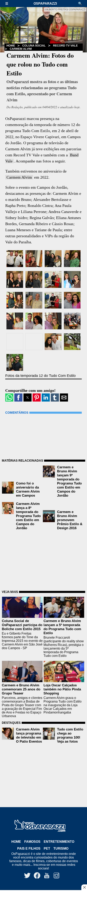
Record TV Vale (65, 45)
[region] (43, 896)
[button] (9, 3)
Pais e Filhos (28, 848)
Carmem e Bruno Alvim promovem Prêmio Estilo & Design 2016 (69, 520)
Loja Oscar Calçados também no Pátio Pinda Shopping (62, 689)
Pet (47, 848)
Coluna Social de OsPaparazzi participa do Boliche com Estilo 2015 (22, 625)
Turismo (60, 848)
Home (16, 841)
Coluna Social (34, 45)
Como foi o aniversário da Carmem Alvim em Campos (28, 489)
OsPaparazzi (45, 3)
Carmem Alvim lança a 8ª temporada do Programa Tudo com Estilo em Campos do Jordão (28, 516)
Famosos (32, 841)
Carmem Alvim (21, 48)
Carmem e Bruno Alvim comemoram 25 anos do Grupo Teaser (21, 689)
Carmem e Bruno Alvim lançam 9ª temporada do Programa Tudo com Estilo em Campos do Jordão (69, 481)
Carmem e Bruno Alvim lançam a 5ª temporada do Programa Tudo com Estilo (62, 627)
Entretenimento (59, 841)
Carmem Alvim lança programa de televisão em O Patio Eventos (29, 735)
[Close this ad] (84, 887)
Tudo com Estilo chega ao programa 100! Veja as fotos (70, 735)
